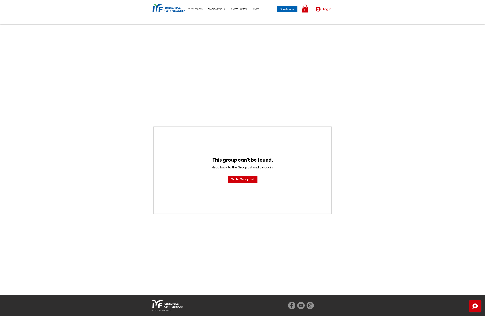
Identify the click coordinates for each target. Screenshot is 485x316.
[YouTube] (301, 305)
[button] (216, 8)
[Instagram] (310, 305)
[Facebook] (291, 305)
